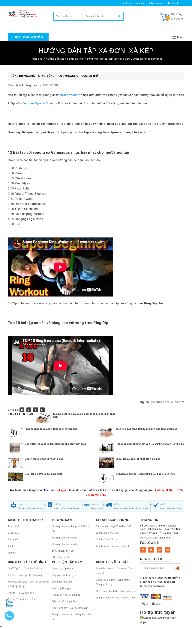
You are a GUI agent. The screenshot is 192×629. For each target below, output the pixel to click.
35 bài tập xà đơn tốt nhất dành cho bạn (138, 459)
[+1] (42, 409)
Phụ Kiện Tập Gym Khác (66, 594)
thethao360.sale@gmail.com (155, 537)
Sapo (160, 585)
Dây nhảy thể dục (62, 581)
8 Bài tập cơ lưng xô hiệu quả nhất (43, 474)
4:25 (11, 219)
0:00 (11, 168)
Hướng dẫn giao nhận (64, 537)
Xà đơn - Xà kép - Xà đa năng (25, 575)
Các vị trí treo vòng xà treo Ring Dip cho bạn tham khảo (55, 444)
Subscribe (177, 568)
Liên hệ (12, 552)
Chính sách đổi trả (106, 539)
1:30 (11, 183)
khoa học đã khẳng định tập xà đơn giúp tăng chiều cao (146, 429)
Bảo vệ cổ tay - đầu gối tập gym (70, 608)
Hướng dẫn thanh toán (64, 544)
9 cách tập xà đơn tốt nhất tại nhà (44, 459)
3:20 (11, 208)
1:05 (11, 178)
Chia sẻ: (13, 409)
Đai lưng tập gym (61, 588)
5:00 (11, 224)
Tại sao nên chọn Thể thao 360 (113, 526)
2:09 (11, 193)
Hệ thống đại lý (60, 557)
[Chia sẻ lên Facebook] (22, 409)
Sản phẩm (13, 539)
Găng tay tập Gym (62, 568)
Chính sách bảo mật (107, 533)
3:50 (11, 214)
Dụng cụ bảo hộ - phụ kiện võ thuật (116, 597)
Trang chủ (13, 526)
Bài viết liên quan (20, 414)
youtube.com (160, 402)
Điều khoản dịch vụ (63, 550)
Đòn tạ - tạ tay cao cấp (21, 593)
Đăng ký (175, 3)
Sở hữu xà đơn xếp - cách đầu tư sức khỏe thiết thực (145, 474)
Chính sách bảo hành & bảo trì (113, 546)
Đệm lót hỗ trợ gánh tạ (65, 601)
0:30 (11, 173)
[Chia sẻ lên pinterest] (35, 409)
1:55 (11, 188)
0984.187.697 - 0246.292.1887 (159, 533)
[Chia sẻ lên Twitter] (28, 409)
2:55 (11, 203)
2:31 (11, 198)
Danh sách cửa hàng (133, 3)
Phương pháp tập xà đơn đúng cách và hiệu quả (51, 429)
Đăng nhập (157, 3)
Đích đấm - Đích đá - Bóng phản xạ (116, 591)
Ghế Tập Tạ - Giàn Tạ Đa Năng (25, 568)
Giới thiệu (13, 533)
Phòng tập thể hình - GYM (23, 599)
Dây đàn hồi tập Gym (64, 575)
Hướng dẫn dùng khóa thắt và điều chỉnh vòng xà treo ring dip (150, 444)
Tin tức (12, 546)
